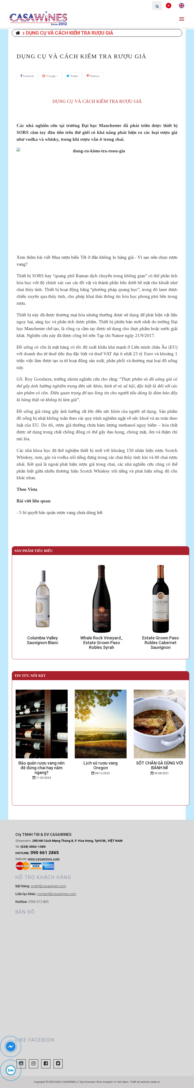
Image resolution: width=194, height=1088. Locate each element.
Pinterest (94, 76)
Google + (52, 76)
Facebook (28, 76)
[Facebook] (45, 1063)
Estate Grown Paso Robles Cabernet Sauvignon (159, 642)
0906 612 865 (38, 902)
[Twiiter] (58, 1063)
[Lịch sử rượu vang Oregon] (101, 724)
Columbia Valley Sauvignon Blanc (41, 640)
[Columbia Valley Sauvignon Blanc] (41, 598)
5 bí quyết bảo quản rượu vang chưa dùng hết (60, 512)
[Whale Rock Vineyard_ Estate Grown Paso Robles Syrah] (101, 598)
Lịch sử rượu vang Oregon (101, 765)
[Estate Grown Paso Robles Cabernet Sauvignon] (159, 598)
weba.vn (155, 1081)
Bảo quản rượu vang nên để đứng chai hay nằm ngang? (41, 767)
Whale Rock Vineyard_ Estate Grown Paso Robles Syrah (100, 642)
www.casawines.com (44, 859)
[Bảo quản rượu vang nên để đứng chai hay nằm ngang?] (41, 724)
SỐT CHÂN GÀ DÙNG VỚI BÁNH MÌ (159, 765)
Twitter (74, 76)
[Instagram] (33, 1063)
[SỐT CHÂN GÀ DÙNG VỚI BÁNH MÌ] (159, 724)
